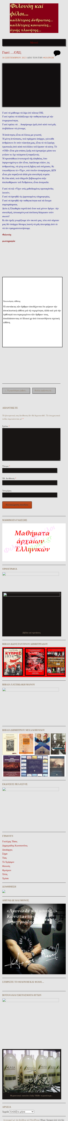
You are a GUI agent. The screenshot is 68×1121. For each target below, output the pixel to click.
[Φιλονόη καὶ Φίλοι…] (34, 34)
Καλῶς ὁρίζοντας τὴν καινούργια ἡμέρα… (45, 390)
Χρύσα (5, 878)
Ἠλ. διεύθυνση (9, 478)
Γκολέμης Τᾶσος (9, 841)
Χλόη (4, 874)
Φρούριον (6, 870)
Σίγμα (4, 853)
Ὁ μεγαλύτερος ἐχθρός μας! (17, 390)
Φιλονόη (48, 58)
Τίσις (4, 858)
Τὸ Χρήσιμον (8, 862)
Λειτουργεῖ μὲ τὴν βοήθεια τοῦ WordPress (21, 1120)
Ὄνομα (6, 466)
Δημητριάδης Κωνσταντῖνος (15, 845)
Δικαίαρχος (7, 849)
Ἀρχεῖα (5, 1111)
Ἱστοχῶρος (6, 490)
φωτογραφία (8, 241)
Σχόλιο (6, 426)
